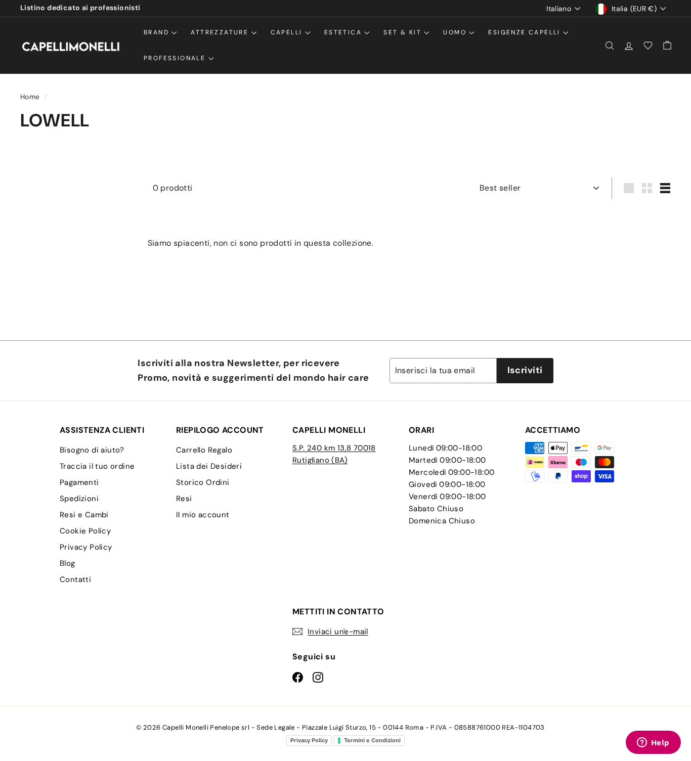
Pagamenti (79, 482)
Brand (157, 32)
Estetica (344, 32)
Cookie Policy (85, 531)
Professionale (176, 58)
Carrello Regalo (204, 450)
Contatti (75, 579)
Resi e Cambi (84, 515)
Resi (184, 499)
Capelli (288, 32)
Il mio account (203, 515)
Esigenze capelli (525, 32)
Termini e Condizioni (372, 740)
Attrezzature (221, 32)
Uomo (456, 32)
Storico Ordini (203, 482)
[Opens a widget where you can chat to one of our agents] (653, 743)
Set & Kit (403, 32)
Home (31, 97)
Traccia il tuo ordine (97, 466)
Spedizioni (79, 499)
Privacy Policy (86, 547)
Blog (67, 563)
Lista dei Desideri (209, 466)
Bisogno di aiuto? (92, 450)
